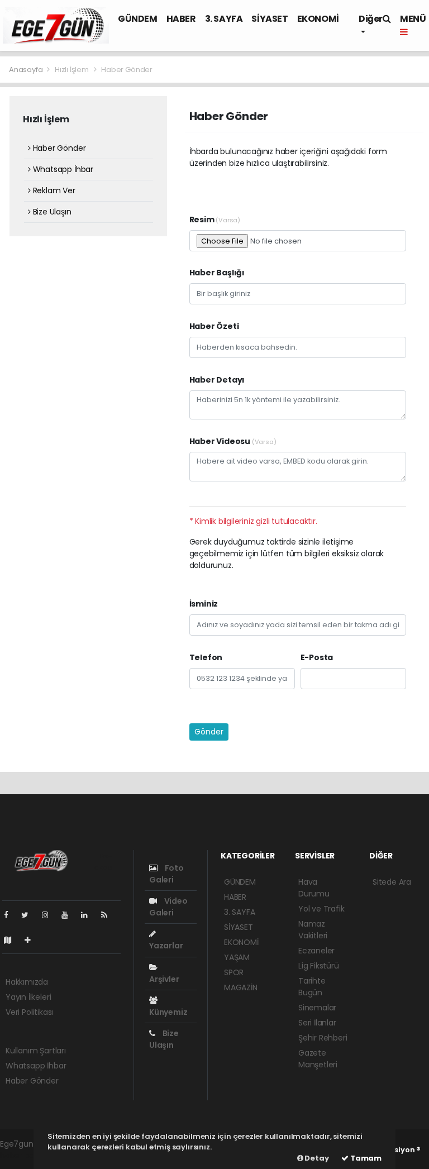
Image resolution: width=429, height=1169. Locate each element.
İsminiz (203, 603)
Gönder (208, 731)
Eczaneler (316, 950)
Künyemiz (168, 1012)
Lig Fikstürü (318, 965)
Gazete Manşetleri (317, 1058)
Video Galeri (168, 906)
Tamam (365, 1158)
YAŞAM (237, 957)
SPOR (234, 972)
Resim (215, 219)
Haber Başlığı (217, 272)
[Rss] (108, 914)
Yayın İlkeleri (28, 997)
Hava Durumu (314, 887)
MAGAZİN (241, 987)
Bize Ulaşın (51, 211)
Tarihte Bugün (312, 986)
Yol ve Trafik (321, 908)
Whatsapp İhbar (62, 169)
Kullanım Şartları (36, 1050)
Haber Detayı (217, 379)
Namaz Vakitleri (312, 929)
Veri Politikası (29, 1012)
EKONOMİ (318, 18)
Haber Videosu (233, 441)
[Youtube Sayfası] (69, 914)
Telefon (206, 657)
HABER (181, 18)
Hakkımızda (27, 981)
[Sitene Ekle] (32, 940)
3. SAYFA (224, 18)
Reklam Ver (53, 190)
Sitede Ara (392, 882)
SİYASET (269, 18)
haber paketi (24, 1155)
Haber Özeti (214, 326)
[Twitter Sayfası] (29, 914)
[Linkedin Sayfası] (89, 914)
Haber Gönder (58, 148)
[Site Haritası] (12, 940)
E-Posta (317, 657)
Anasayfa (26, 69)
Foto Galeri (166, 873)
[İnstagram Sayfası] (50, 914)
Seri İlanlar (317, 1022)
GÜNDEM (138, 18)
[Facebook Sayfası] (10, 914)
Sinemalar (317, 1007)
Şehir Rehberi (322, 1037)
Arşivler (164, 979)
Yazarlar (166, 945)
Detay (316, 1158)
